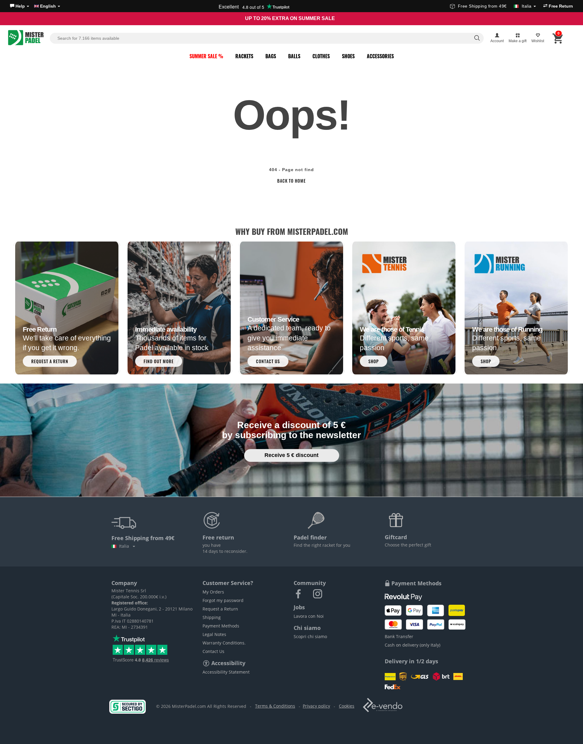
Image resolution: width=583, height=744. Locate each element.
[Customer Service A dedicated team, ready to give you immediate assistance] (291, 307)
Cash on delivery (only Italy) (412, 645)
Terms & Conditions (275, 706)
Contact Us (213, 651)
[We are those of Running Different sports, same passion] (516, 307)
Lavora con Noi (309, 616)
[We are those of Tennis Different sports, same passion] (404, 307)
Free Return (560, 6)
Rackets (244, 56)
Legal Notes (214, 634)
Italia (125, 546)
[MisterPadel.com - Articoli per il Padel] (26, 38)
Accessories (380, 56)
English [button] (48, 6)
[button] (20, 6)
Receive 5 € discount (291, 455)
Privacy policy (316, 706)
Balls (294, 56)
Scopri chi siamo (310, 636)
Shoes (348, 56)
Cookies (346, 706)
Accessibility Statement (226, 672)
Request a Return (220, 609)
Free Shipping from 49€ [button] (495, 6)
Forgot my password (223, 600)
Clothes (321, 56)
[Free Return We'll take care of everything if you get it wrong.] (67, 307)
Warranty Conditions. (224, 643)
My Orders (213, 592)
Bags (270, 56)
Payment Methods (221, 626)
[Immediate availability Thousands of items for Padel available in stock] (179, 307)
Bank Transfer (399, 636)
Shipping (212, 617)
